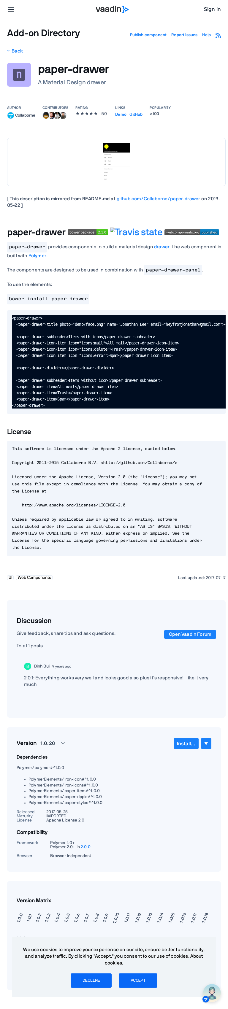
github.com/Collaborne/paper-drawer (158, 198)
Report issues (184, 35)
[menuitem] (186, 743)
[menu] (11, 9)
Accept (138, 980)
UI (10, 578)
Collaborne (25, 115)
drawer (162, 246)
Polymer (37, 255)
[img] (11, 115)
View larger (116, 162)
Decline (91, 980)
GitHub (135, 114)
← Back (15, 51)
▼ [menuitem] (206, 743)
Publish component (148, 35)
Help (206, 35)
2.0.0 (86, 847)
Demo (120, 114)
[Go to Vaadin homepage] (112, 9)
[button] (49, 743)
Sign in (212, 9)
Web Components (34, 578)
